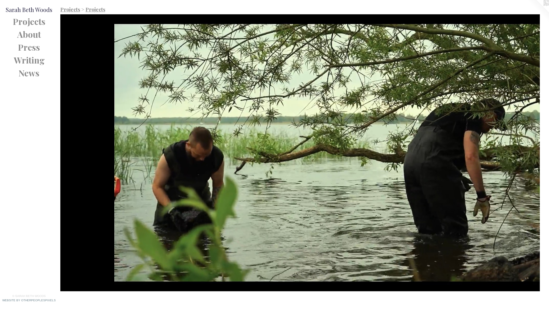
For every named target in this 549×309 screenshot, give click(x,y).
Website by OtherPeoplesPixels (29, 300)
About (29, 34)
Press (29, 47)
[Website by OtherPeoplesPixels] (537, 11)
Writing (29, 60)
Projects (29, 21)
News (29, 73)
